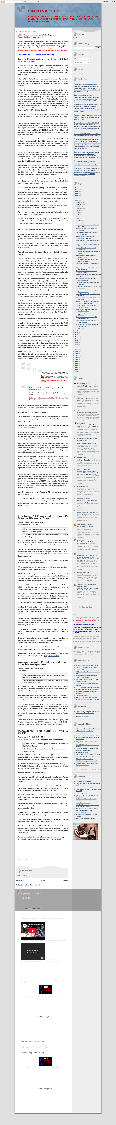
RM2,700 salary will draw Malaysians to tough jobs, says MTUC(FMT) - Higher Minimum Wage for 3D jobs (87, 117)
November (79, 204)
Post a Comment (22, 875)
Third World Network (82, 695)
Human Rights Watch (82, 752)
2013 (76, 343)
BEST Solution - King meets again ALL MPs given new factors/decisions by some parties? (37, 36)
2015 (76, 338)
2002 (76, 365)
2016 (76, 336)
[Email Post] (26, 859)
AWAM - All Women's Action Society (86, 667)
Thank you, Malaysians (83, 574)
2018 (76, 332)
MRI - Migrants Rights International (86, 761)
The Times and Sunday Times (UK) (86, 799)
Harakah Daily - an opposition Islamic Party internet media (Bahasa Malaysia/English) (87, 810)
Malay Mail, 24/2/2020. (51, 656)
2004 (76, 361)
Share (74, 614)
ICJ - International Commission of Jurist (88, 754)
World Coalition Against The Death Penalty (88, 769)
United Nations (80, 767)
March (78, 220)
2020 (76, 200)
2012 (76, 345)
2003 (76, 363)
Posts (77, 59)
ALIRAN (79, 397)
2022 (76, 196)
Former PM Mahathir (83, 486)
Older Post (64, 880)
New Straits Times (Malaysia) (84, 787)
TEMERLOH (80, 540)
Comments (79, 62)
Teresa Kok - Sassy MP (83, 469)
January (79, 328)
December (79, 202)
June (78, 214)
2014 (76, 340)
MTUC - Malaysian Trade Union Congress (88, 687)
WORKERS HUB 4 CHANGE (85, 524)
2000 (76, 369)
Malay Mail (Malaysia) (82, 793)
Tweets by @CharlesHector (81, 73)
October (79, 206)
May (77, 216)
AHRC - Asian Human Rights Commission (88, 728)
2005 (76, 359)
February (79, 222)
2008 (76, 353)
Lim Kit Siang (81, 423)
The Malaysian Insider (83, 572)
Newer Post (20, 880)
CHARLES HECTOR (43, 10)
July (77, 212)
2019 (76, 330)
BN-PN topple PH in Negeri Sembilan (87, 412)
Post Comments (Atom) (34, 885)
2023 (76, 193)
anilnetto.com (81, 411)
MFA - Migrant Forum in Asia (84, 759)
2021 (76, 198)
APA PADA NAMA (81, 488)
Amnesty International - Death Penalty (87, 735)
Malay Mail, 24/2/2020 (55, 724)
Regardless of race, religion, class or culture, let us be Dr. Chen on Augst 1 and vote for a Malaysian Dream (88, 426)
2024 (76, 191)
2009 (76, 351)
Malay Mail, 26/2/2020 (53, 839)
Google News (80, 669)
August (78, 210)
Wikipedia (43, 381)
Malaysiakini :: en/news (83, 498)
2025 (76, 189)
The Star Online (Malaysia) (83, 781)
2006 (76, 357)
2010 (76, 349)
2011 (76, 347)
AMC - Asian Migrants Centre (84, 731)
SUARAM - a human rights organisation (87, 689)
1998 (76, 372)
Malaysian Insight (82, 457)
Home (43, 880)
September (79, 208)
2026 (76, 187)
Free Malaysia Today (83, 383)
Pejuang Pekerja (81, 554)
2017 (76, 334)
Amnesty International (82, 733)
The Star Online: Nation (84, 511)
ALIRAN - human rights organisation (87, 665)
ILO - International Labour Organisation (87, 756)
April (78, 218)
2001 (76, 367)
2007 (76, 355)
